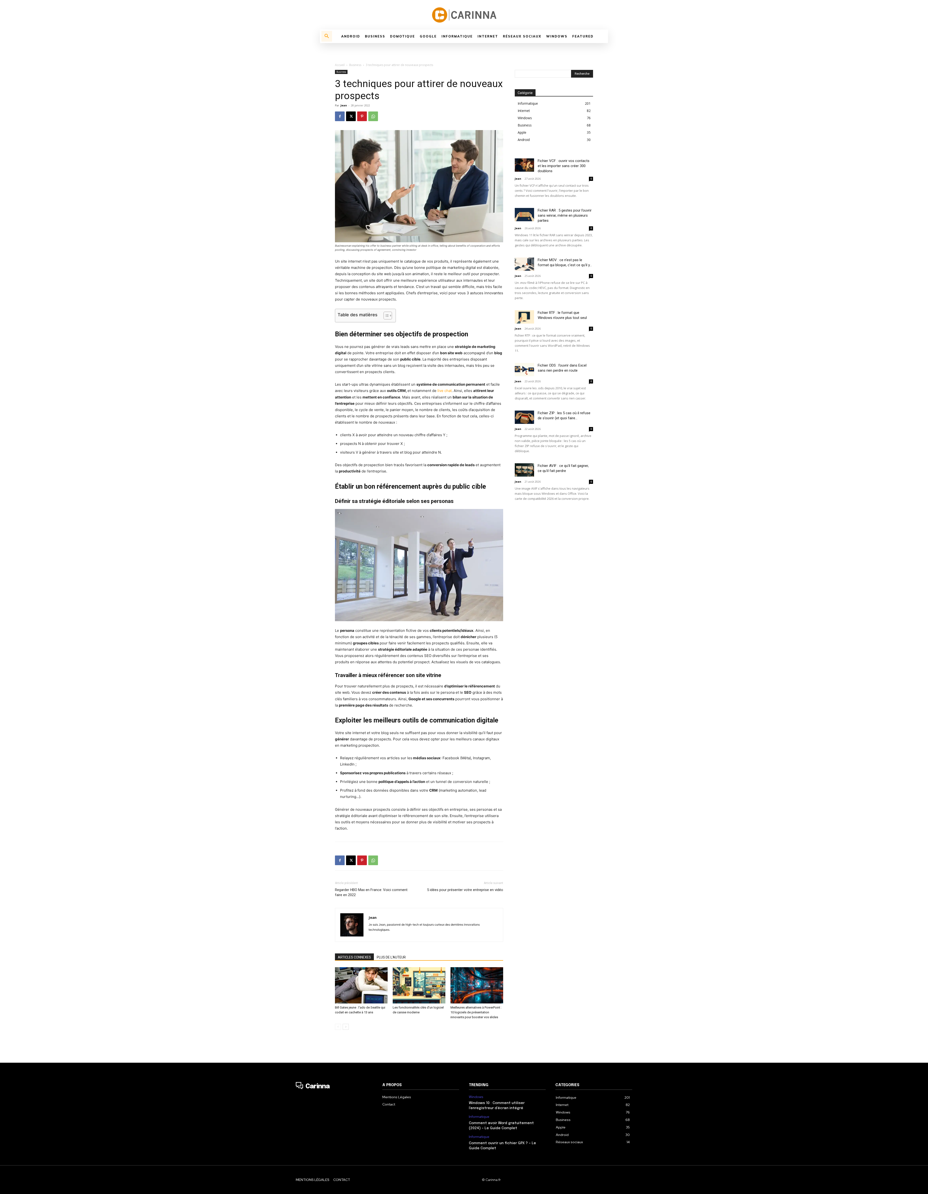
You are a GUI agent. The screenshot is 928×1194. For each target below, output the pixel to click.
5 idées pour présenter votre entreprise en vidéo (465, 890)
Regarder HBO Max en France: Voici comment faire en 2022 (371, 892)
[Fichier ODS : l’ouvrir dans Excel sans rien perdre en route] (524, 369)
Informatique (479, 1117)
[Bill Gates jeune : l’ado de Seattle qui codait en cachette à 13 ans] (361, 985)
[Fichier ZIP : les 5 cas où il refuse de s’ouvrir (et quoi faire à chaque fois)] (524, 417)
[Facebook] (340, 116)
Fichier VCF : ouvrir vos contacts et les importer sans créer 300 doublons (563, 166)
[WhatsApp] (373, 116)
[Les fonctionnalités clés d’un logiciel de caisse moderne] (419, 985)
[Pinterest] (362, 116)
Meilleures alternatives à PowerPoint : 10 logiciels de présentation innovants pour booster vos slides (476, 1012)
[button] (326, 36)
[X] (351, 116)
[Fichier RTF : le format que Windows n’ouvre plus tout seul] (524, 317)
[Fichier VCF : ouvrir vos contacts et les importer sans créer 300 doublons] (524, 165)
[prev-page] (338, 1027)
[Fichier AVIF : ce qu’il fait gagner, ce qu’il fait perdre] (524, 470)
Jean (344, 105)
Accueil (340, 65)
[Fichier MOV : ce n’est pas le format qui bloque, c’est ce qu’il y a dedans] (524, 264)
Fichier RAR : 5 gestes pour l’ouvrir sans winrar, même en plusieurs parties (565, 215)
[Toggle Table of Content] (385, 315)
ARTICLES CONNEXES (354, 957)
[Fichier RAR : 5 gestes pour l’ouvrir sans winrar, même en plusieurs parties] (524, 214)
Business (355, 65)
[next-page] (346, 1027)
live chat (444, 390)
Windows (476, 1097)
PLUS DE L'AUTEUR (391, 957)
